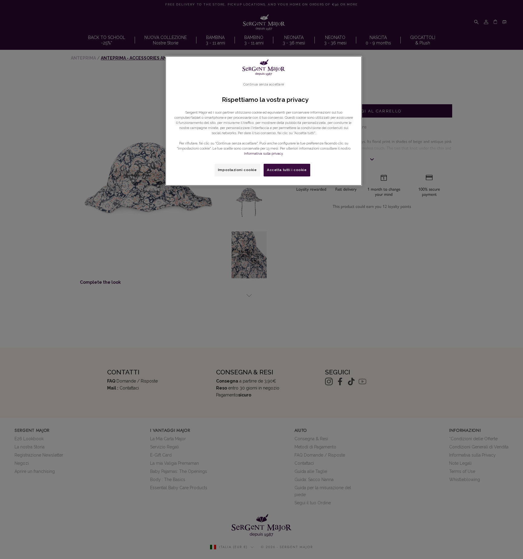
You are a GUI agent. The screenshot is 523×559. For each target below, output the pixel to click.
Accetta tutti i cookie (287, 170)
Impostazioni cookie (237, 170)
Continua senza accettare (263, 84)
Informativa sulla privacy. (264, 153)
